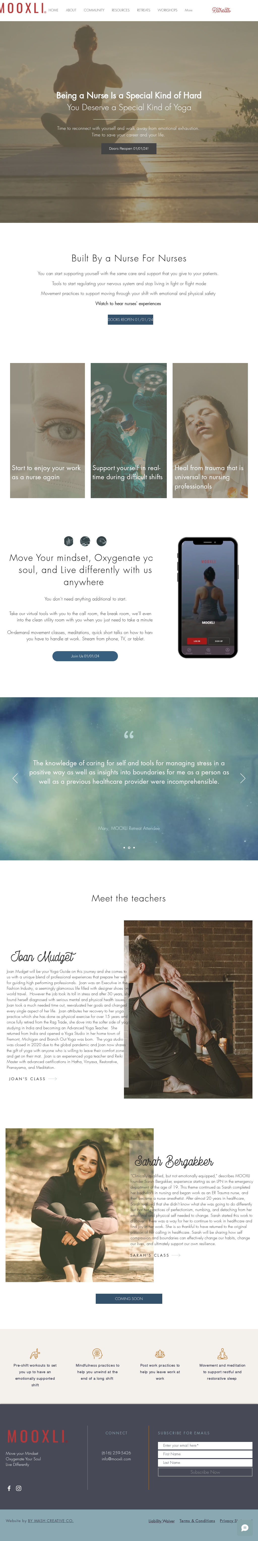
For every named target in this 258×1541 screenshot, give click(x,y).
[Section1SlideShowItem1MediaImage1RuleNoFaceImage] (124, 848)
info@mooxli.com (116, 1459)
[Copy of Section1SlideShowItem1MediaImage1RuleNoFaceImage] (129, 848)
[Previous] (15, 778)
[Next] (242, 778)
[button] (71, 10)
